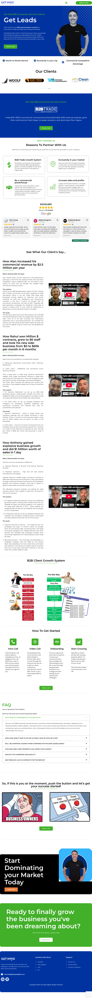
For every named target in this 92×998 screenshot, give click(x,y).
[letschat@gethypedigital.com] (2, 980)
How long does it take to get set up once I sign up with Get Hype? (31, 744)
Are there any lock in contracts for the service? (25, 766)
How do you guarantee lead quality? (20, 760)
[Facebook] (2, 985)
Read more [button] (7, 241)
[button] (66, 3)
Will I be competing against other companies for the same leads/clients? (34, 749)
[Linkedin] (7, 985)
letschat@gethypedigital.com (14, 980)
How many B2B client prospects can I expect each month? (28, 755)
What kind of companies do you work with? (23, 723)
